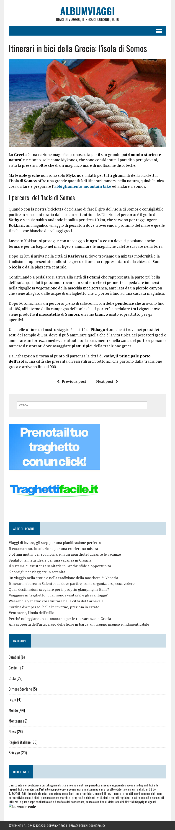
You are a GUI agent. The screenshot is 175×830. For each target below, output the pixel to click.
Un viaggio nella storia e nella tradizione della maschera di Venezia (63, 577)
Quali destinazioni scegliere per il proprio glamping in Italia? (59, 589)
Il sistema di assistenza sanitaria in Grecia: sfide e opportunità (60, 565)
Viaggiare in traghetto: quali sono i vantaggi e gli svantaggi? (58, 595)
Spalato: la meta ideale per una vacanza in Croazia (50, 560)
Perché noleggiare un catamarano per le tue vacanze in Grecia (60, 618)
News (12, 731)
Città (12, 678)
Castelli (14, 668)
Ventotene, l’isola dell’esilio (31, 612)
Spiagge (14, 752)
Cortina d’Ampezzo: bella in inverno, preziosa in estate (54, 606)
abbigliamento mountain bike (82, 186)
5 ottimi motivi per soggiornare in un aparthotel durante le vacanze (65, 554)
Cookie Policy (97, 825)
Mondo (13, 710)
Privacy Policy (78, 825)
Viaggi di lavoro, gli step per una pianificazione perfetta (55, 542)
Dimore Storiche (20, 689)
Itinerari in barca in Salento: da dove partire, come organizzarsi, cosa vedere (71, 583)
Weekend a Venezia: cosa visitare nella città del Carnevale (56, 601)
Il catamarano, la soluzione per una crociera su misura (53, 548)
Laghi (12, 699)
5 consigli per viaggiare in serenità (37, 571)
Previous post (74, 381)
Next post (104, 381)
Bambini (14, 657)
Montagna (15, 721)
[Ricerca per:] (82, 404)
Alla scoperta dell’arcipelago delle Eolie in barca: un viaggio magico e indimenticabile (79, 624)
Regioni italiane (20, 742)
